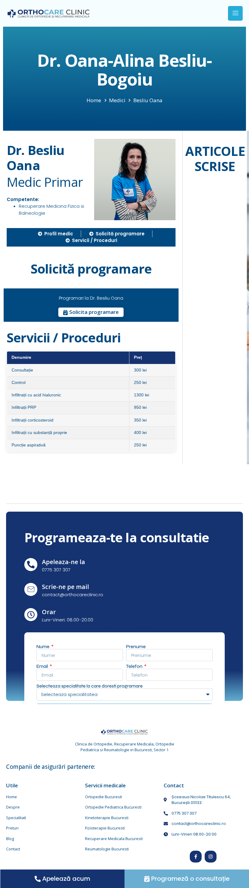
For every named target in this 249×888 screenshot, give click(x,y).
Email (42, 666)
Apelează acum (66, 878)
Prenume (136, 646)
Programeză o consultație (190, 878)
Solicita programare (94, 311)
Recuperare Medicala (134, 744)
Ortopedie (103, 744)
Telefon (134, 666)
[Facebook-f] (196, 857)
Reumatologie (116, 749)
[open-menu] (235, 13)
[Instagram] (211, 857)
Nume (43, 646)
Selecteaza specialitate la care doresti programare (89, 686)
